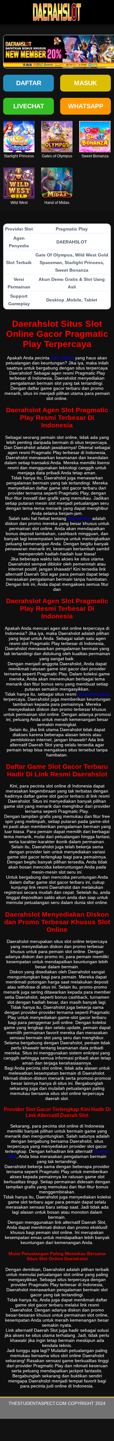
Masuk (85, 82)
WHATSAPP (85, 106)
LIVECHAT (28, 106)
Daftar (28, 82)
